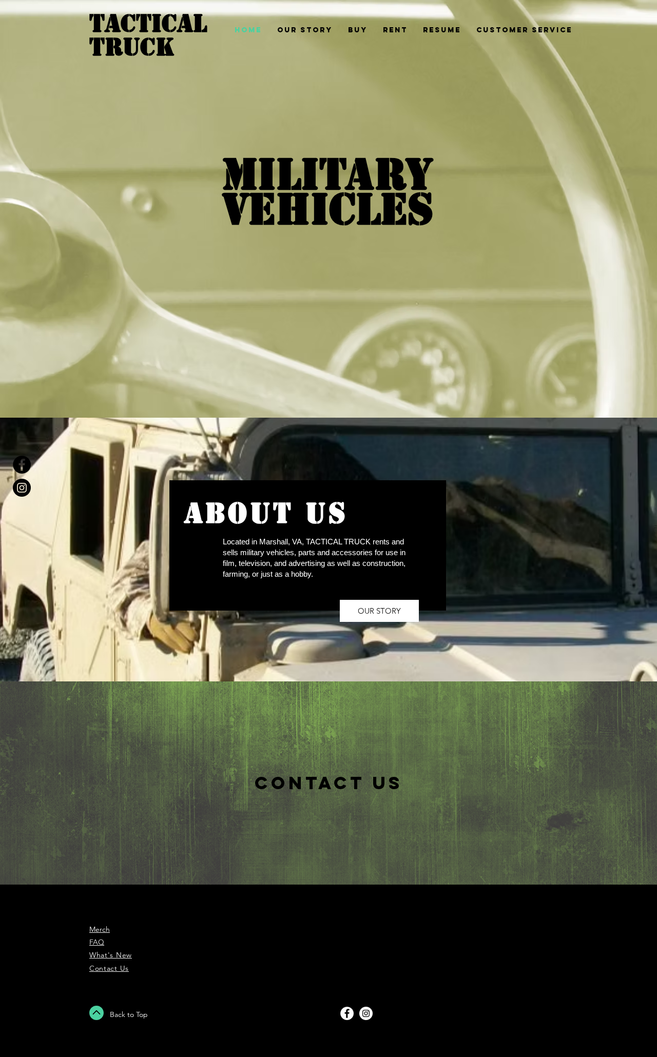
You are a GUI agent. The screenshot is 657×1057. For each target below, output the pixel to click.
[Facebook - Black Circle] (22, 465)
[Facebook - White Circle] (347, 1013)
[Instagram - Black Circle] (22, 488)
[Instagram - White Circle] (366, 1013)
